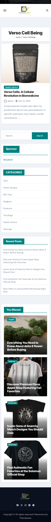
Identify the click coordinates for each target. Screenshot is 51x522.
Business (12, 403)
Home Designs (10, 187)
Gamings (7, 229)
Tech (5, 180)
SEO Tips (7, 194)
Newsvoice (40, 514)
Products (7, 208)
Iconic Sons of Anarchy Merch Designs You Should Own (25, 429)
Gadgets (7, 201)
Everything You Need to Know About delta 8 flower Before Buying (25, 346)
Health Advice (11, 87)
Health (11, 319)
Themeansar (25, 518)
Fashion (11, 361)
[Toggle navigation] (5, 10)
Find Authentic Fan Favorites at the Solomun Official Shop (24, 471)
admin (11, 101)
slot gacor (8, 159)
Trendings (8, 215)
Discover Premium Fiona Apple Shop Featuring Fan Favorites (21, 261)
